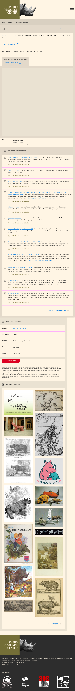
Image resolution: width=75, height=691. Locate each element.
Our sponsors (6, 672)
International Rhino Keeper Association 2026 (24, 157)
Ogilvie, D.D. (19, 328)
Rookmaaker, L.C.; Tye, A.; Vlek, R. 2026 (23, 255)
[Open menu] (72, 9)
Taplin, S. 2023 (14, 170)
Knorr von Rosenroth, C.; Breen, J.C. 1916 (24, 242)
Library (10, 22)
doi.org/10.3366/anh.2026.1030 (40, 260)
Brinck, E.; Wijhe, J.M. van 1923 (20, 229)
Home (3, 22)
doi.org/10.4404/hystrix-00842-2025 (41, 198)
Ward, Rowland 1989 (15, 181)
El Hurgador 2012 (14, 280)
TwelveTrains (20, 662)
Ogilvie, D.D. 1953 (9, 35)
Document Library (22, 22)
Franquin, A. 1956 (14, 218)
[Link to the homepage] (19, 9)
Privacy (4, 662)
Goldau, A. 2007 (14, 207)
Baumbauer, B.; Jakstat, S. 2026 (20, 267)
